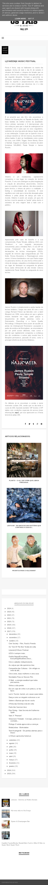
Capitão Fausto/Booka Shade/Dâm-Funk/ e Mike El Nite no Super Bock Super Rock (23, 844)
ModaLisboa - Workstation (19, 727)
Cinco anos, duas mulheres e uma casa (24, 674)
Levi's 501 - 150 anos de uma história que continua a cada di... (24, 526)
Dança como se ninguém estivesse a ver (24, 697)
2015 (9, 773)
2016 (9, 770)
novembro (13, 637)
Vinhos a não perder (16, 685)
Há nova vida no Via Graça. (21, 810)
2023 (9, 612)
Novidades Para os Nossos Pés (21, 677)
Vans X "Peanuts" (15, 716)
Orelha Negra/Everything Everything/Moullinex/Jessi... (20, 658)
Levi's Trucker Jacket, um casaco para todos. (26, 694)
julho (11, 747)
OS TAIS (20, 882)
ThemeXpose (41, 882)
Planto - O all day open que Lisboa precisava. (24, 481)
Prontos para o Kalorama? (24, 570)
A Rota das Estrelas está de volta (21, 704)
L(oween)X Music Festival (18, 650)
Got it (31, 19)
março (12, 760)
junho (11, 750)
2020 (9, 621)
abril (11, 756)
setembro (13, 740)
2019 (9, 625)
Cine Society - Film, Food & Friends (22, 643)
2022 (9, 615)
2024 (9, 608)
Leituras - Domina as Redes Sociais (24, 800)
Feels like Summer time (18, 707)
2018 (9, 628)
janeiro (12, 766)
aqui (16, 412)
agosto (12, 743)
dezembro (13, 634)
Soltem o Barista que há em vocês (22, 700)
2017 (9, 631)
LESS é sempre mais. (17, 653)
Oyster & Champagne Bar (20, 821)
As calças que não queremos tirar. (22, 665)
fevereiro (12, 763)
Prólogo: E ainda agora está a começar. (24, 724)
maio (11, 753)
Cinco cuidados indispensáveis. (21, 662)
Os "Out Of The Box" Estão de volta (22, 647)
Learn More (20, 19)
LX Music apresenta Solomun (20, 736)
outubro (12, 641)
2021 (9, 618)
